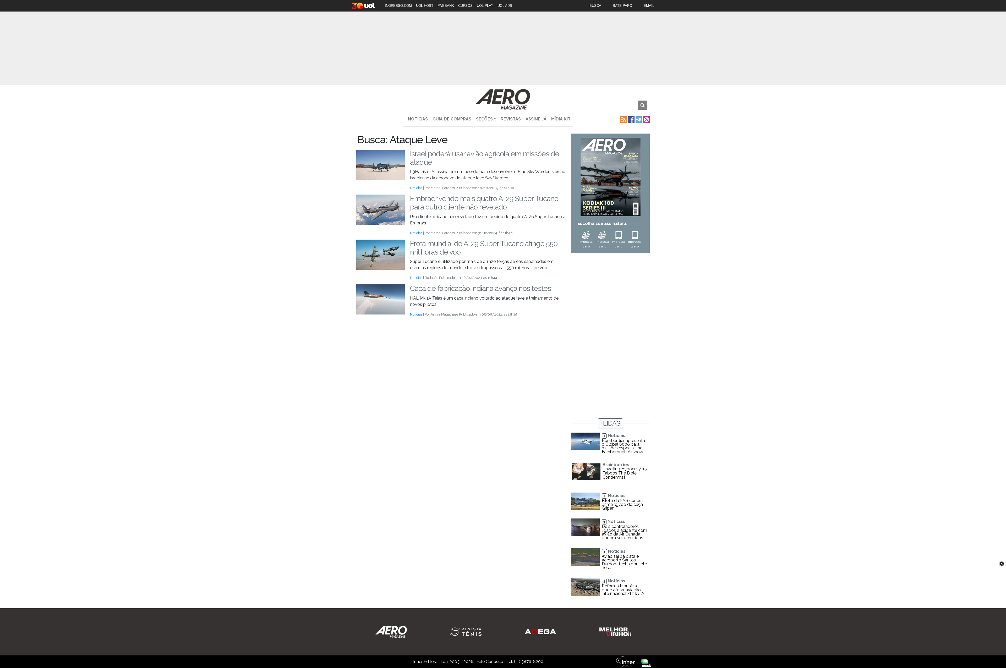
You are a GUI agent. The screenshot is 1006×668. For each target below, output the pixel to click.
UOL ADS (504, 6)
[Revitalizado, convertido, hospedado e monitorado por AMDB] (646, 662)
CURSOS (465, 6)
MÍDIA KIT (561, 119)
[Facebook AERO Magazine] (631, 119)
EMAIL (649, 6)
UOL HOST (424, 6)
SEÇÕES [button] (484, 119)
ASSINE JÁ (536, 119)
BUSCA (595, 6)
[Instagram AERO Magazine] (646, 119)
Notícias (416, 188)
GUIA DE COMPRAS (452, 119)
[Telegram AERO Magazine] (638, 119)
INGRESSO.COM (398, 6)
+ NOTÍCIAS (416, 119)
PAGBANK (446, 6)
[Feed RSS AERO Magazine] (623, 119)
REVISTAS (511, 119)
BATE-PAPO (622, 6)
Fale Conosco (490, 661)
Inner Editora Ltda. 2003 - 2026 (443, 661)
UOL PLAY (485, 6)
